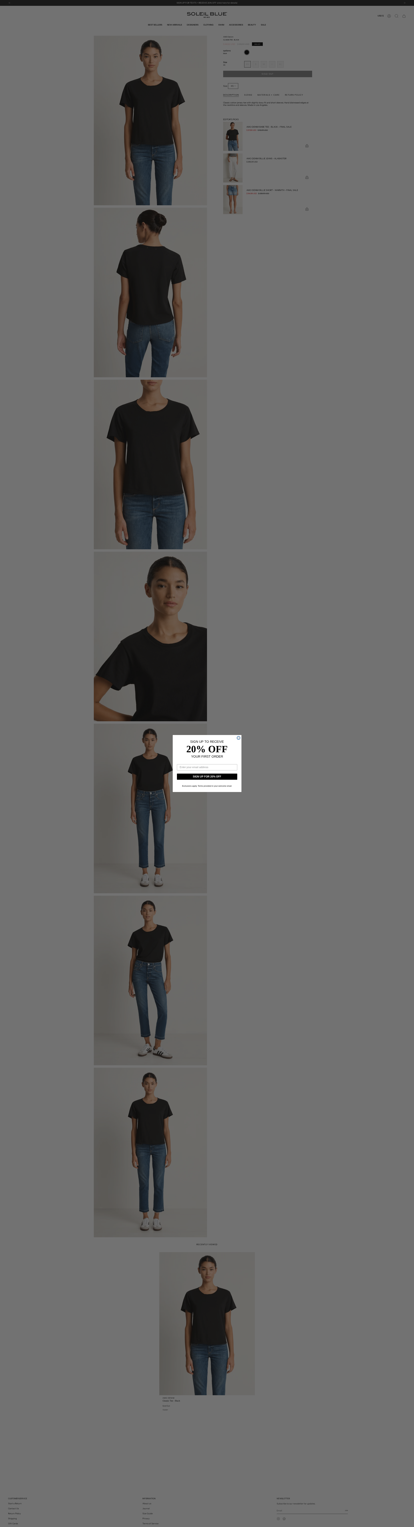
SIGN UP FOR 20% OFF (207, 776)
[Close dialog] (238, 738)
